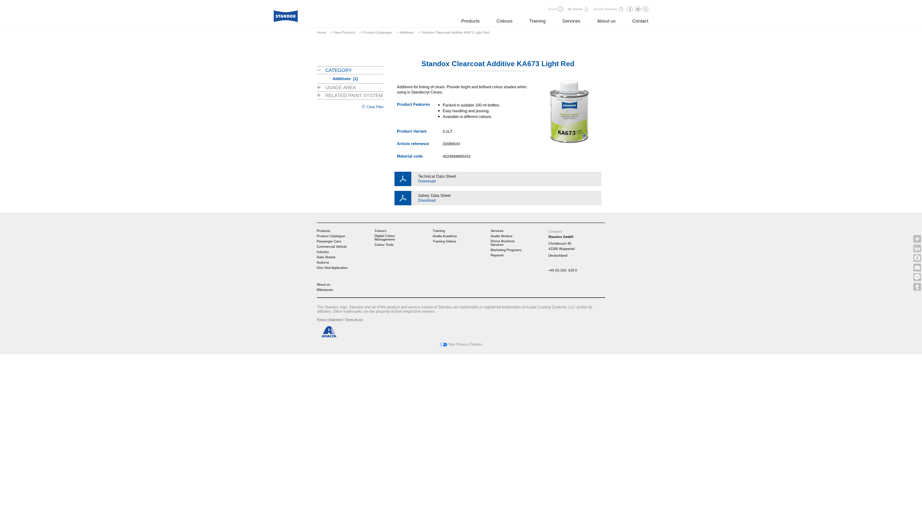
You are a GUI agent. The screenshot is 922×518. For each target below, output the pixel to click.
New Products (344, 32)
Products (470, 21)
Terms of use (354, 319)
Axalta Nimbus (501, 236)
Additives (407, 32)
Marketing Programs (506, 250)
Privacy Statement (329, 319)
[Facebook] (917, 258)
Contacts (555, 231)
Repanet (497, 255)
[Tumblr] (917, 287)
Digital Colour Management (385, 237)
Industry (323, 252)
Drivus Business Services (503, 243)
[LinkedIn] (917, 248)
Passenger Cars (329, 241)
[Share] (917, 239)
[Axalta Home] (286, 17)
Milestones (325, 290)
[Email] (917, 267)
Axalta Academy (445, 236)
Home (321, 32)
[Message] (917, 277)
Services (571, 21)
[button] (560, 9)
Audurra (323, 262)
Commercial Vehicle (332, 246)
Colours (505, 21)
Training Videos (444, 241)
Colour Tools (384, 245)
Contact (640, 21)
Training (537, 21)
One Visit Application (332, 268)
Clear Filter (375, 107)
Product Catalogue (378, 32)
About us (606, 21)
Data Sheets (326, 257)
